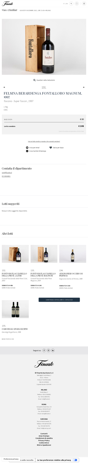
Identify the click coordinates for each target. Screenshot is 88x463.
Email (39, 399)
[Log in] (77, 3)
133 (32, 270)
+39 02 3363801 (46, 394)
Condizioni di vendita (44, 438)
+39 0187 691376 (46, 424)
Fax (39, 397)
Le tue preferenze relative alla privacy (54, 460)
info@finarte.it (46, 399)
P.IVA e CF (40, 380)
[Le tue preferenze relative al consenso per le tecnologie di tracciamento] (11, 459)
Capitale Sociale (41, 384)
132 (3, 270)
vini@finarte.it (7, 172)
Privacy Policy (44, 440)
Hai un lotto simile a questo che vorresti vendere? (44, 141)
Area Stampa (44, 436)
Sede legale (40, 375)
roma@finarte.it (45, 413)
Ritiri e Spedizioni (44, 445)
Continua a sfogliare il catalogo (59, 300)
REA (40, 382)
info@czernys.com (46, 428)
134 (61, 270)
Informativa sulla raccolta (22, 460)
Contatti (44, 433)
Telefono (39, 394)
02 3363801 (6, 176)
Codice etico (44, 443)
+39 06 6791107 (46, 409)
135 (3, 326)
